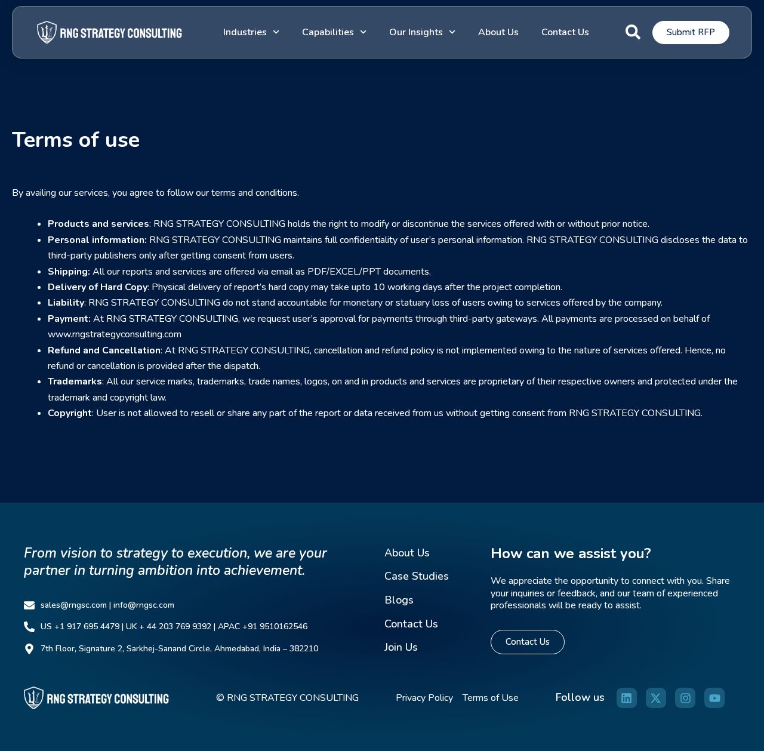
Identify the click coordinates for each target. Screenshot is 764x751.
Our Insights (416, 32)
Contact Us (565, 32)
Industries (245, 32)
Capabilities (328, 32)
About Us (498, 32)
